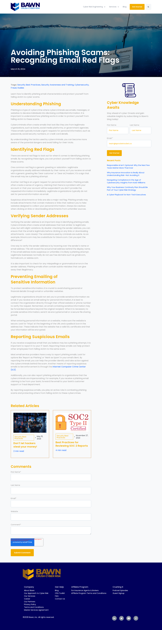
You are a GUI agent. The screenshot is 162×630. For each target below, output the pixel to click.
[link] (25, 6)
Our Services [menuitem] (29, 596)
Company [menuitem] (29, 586)
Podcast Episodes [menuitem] (120, 590)
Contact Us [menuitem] (60, 599)
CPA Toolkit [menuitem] (60, 593)
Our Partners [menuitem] (29, 601)
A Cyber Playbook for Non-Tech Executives (126, 194)
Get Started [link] (137, 7)
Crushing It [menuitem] (118, 586)
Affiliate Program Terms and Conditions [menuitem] (88, 593)
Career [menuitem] (27, 599)
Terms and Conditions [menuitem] (34, 607)
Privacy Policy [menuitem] (30, 604)
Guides (20, 87)
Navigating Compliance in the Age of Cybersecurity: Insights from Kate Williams (126, 181)
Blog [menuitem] (57, 590)
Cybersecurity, (82, 84)
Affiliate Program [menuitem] (79, 586)
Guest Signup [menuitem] (118, 593)
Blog (124, 6)
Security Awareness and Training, (58, 84)
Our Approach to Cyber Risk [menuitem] (36, 593)
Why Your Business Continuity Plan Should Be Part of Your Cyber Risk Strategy (127, 188)
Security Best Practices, (29, 84)
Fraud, (14, 87)
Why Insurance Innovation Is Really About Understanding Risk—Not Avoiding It (125, 174)
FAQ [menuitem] (56, 596)
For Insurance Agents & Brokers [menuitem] (85, 590)
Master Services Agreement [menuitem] (36, 610)
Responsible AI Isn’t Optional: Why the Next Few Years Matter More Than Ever (128, 166)
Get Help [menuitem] (59, 586)
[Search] (148, 7)
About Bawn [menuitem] (29, 590)
